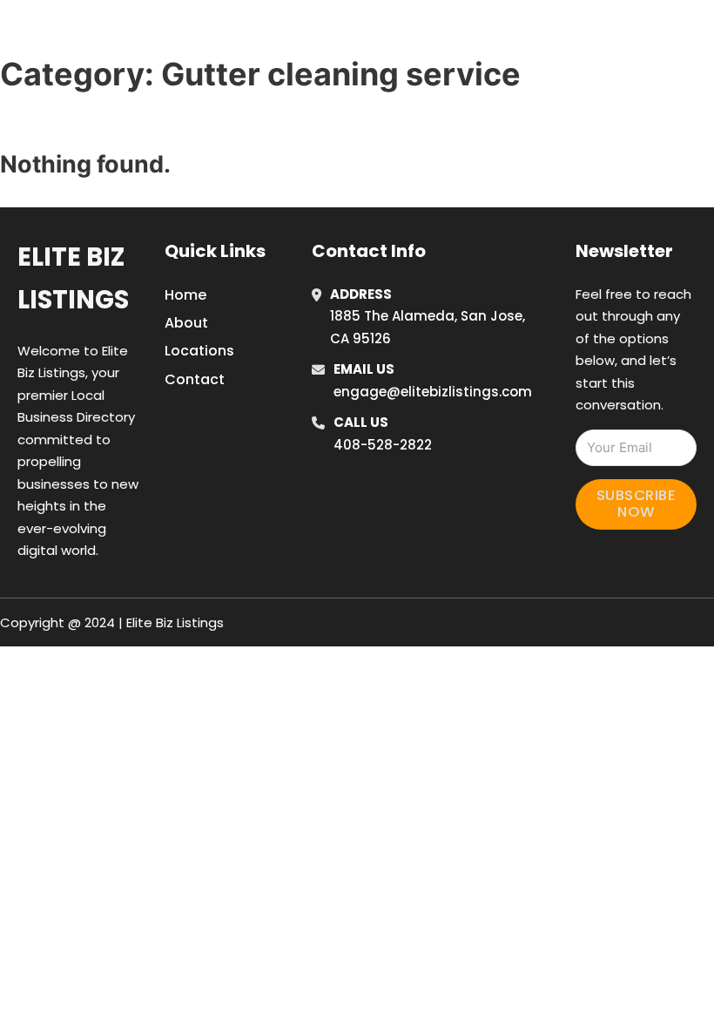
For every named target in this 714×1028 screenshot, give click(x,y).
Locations (583, 34)
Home (505, 34)
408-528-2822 (382, 445)
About (186, 323)
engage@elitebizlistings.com (432, 391)
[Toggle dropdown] (701, 34)
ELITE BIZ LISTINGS (129, 33)
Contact (195, 379)
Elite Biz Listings (73, 278)
